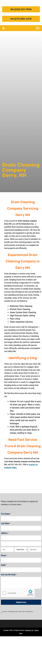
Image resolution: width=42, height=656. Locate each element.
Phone (4, 555)
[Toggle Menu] (38, 28)
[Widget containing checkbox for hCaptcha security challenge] (18, 593)
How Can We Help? (9, 574)
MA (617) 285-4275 (21, 18)
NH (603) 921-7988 (21, 9)
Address (5, 533)
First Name (6, 514)
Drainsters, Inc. (29, 630)
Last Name (6, 523)
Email (4, 565)
